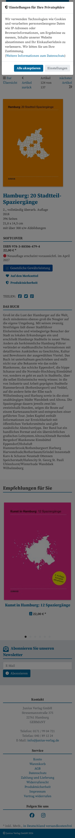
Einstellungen (57, 68)
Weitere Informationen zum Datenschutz (35, 56)
